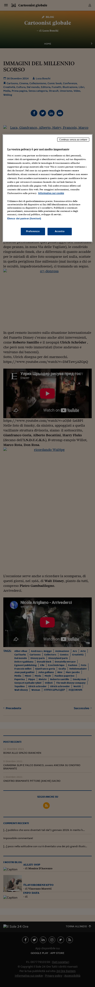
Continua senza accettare (73, 139)
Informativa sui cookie (51, 193)
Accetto (60, 231)
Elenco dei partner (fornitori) (24, 218)
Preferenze (33, 231)
